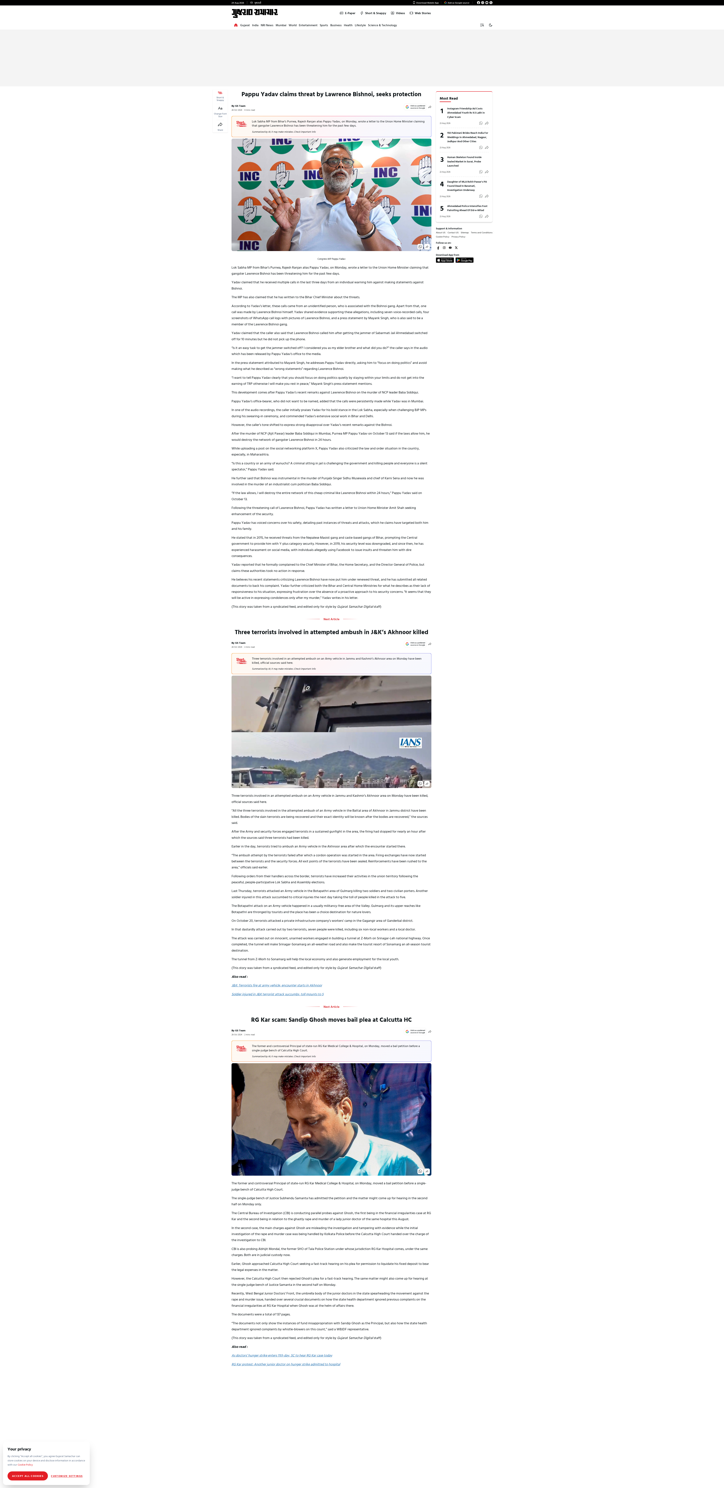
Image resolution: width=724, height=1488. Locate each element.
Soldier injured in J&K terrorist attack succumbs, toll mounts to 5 (278, 994)
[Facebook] (478, 2)
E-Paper (350, 13)
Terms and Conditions (481, 232)
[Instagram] (482, 2)
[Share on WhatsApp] (420, 247)
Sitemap (465, 232)
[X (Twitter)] (490, 2)
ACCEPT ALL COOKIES (27, 1476)
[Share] (220, 124)
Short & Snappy (375, 13)
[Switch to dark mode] (490, 25)
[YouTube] (486, 2)
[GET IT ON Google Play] (465, 260)
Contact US (453, 232)
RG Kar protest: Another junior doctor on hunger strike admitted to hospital (286, 1364)
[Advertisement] (362, 58)
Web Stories (423, 13)
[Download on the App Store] (445, 260)
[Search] (482, 25)
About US (440, 232)
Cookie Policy (442, 236)
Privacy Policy (458, 236)
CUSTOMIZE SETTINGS (67, 1476)
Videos (400, 13)
